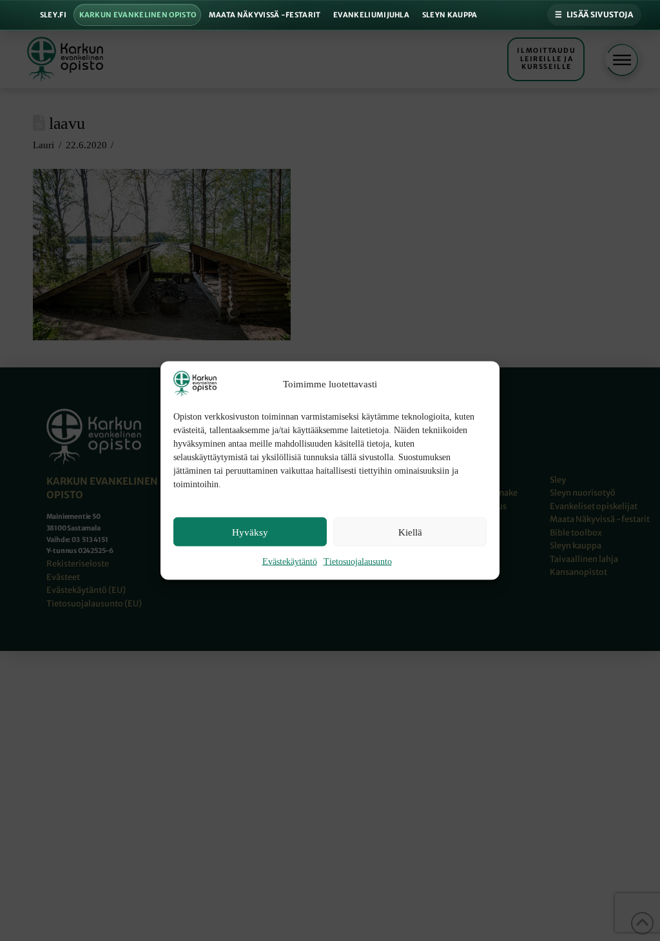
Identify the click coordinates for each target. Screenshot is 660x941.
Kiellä (410, 532)
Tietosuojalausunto (358, 562)
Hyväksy (250, 532)
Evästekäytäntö (289, 562)
